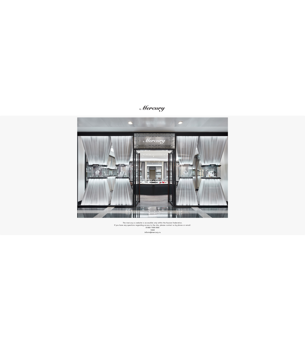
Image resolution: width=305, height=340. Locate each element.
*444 (152, 230)
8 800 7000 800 (152, 228)
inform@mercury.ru (153, 232)
